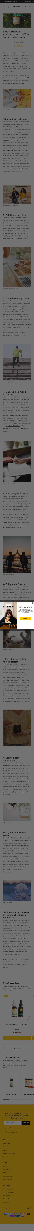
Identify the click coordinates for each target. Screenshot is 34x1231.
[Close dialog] (33, 603)
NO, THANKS (25, 622)
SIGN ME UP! (25, 618)
